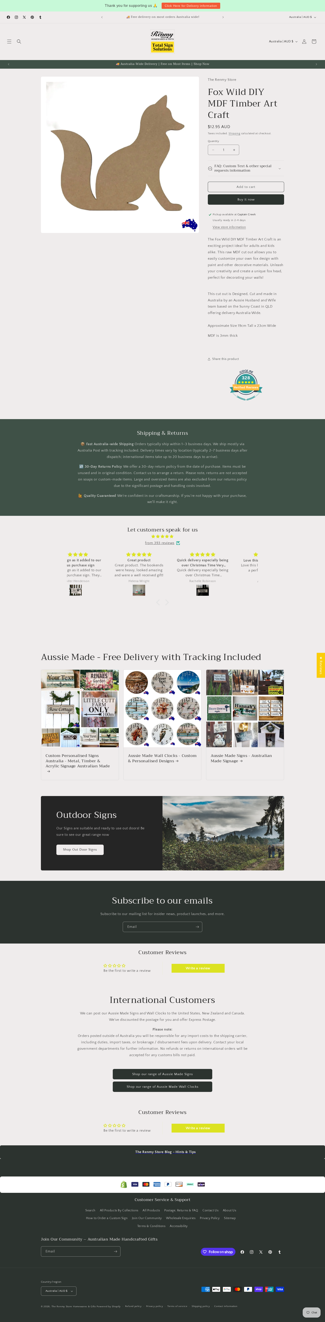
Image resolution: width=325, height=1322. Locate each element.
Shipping (234, 133)
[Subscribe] (197, 927)
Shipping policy (201, 1306)
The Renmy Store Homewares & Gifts (74, 1306)
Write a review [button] (198, 968)
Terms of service (177, 1306)
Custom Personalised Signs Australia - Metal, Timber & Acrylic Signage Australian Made (78, 761)
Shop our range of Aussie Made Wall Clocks (163, 1087)
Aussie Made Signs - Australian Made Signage (241, 758)
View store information (229, 227)
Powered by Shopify (109, 1306)
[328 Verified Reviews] (246, 403)
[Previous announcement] (102, 17)
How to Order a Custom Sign (107, 1218)
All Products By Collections (119, 1210)
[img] (162, 536)
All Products (151, 1210)
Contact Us (210, 1210)
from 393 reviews (159, 543)
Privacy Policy (210, 1218)
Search (90, 1210)
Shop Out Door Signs (80, 849)
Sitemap (230, 1218)
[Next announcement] (223, 17)
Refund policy (133, 1306)
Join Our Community (147, 1218)
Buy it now (246, 199)
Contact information (225, 1306)
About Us (229, 1210)
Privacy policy (154, 1306)
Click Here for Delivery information (191, 6)
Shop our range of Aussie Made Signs (162, 1074)
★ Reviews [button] (321, 665)
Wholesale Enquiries (180, 1218)
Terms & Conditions (151, 1226)
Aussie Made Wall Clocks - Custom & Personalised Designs (162, 758)
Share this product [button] (225, 359)
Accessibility (179, 1226)
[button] (9, 41)
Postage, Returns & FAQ (181, 1210)
